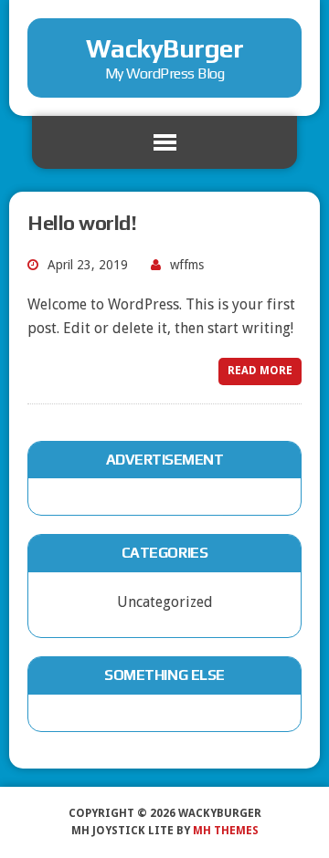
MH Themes (226, 830)
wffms (187, 264)
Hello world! (81, 223)
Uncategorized (165, 602)
